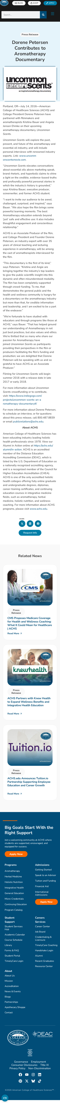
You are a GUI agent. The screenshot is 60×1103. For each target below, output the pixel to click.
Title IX (44, 1065)
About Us (10, 975)
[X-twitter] (27, 1081)
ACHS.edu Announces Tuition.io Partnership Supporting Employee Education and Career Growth (28, 781)
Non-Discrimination (39, 1068)
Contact (9, 1012)
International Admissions (41, 893)
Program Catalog (13, 910)
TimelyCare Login (14, 961)
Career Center (42, 926)
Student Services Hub (14, 928)
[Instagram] (33, 1074)
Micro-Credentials (14, 898)
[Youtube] (27, 1074)
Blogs (8, 996)
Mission (9, 981)
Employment (38, 1061)
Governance (21, 1061)
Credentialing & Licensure (43, 938)
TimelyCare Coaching (46, 945)
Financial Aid (41, 886)
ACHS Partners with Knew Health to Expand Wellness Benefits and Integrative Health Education (29, 701)
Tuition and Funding (45, 880)
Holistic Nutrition (14, 882)
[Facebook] (20, 1074)
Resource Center (44, 966)
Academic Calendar (15, 934)
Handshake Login (44, 950)
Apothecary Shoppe (15, 1007)
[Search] (43, 14)
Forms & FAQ (12, 950)
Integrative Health (14, 887)
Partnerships (11, 1002)
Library (8, 945)
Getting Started (43, 869)
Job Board (40, 931)
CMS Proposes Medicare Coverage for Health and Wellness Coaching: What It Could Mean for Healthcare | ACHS (29, 623)
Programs (11, 865)
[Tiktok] (39, 1081)
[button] (22, 523)
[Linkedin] (39, 1074)
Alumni (39, 955)
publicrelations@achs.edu (28, 421)
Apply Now (46, 902)
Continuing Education (16, 904)
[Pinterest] (20, 1081)
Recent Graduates (44, 961)
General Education (14, 893)
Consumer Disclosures (24, 1065)
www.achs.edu (38, 509)
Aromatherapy (12, 871)
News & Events (13, 991)
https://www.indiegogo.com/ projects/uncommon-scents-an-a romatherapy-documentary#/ (22, 399)
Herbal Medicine (13, 876)
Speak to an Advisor (45, 875)
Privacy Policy (17, 1068)
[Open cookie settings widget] (4, 1098)
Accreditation (12, 986)
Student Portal (12, 955)
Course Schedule (13, 940)
